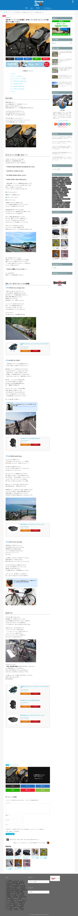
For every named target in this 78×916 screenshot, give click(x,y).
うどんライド (21, 882)
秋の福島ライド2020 (56, 205)
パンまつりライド (63, 187)
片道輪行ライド (66, 203)
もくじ (32, 8)
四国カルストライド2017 (57, 200)
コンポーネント (69, 182)
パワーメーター (55, 187)
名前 (7, 815)
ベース (54, 190)
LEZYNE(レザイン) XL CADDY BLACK (29, 438)
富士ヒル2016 (67, 202)
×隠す (32, 70)
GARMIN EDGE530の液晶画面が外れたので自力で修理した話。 (61, 153)
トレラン (54, 185)
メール (7, 819)
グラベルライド (61, 182)
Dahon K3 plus (62, 177)
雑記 (8, 764)
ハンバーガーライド (61, 185)
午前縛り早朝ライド (66, 198)
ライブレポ (61, 192)
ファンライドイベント (19, 891)
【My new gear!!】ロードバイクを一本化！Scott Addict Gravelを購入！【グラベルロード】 (65, 77)
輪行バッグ (61, 207)
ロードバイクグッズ (22, 896)
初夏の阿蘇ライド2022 (57, 198)
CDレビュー (55, 177)
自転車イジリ (55, 207)
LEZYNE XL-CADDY (16, 83)
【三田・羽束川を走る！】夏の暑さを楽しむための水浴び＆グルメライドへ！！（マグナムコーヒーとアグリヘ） (65, 84)
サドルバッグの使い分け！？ (17, 76)
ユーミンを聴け (65, 190)
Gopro (68, 177)
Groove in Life (38, 914)
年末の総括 (55, 203)
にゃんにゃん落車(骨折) (66, 180)
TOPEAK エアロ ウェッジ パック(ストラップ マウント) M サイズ (34, 344)
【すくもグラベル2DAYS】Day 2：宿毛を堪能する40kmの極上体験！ (65, 52)
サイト (7, 824)
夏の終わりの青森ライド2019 (58, 202)
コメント (8, 802)
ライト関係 (55, 192)
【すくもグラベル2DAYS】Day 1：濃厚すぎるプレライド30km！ (65, 61)
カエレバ (25, 346)
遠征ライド (67, 207)
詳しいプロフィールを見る (63, 120)
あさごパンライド (14, 882)
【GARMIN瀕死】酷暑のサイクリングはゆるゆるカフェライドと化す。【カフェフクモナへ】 (61, 158)
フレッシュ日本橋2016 (11, 893)
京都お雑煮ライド (56, 197)
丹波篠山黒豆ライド (63, 195)
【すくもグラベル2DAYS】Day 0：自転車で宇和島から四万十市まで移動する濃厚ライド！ (65, 69)
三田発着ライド (55, 195)
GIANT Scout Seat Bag (17, 88)
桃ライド (60, 203)
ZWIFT (8, 882)
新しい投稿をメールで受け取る (13, 831)
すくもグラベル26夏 (56, 180)
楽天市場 (35, 350)
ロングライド (15, 896)
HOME (26, 8)
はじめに (12, 73)
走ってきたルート (48, 8)
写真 (62, 197)
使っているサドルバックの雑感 (17, 78)
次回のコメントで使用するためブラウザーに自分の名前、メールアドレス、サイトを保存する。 (26, 829)
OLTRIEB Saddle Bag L (17, 86)
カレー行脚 (55, 182)
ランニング (66, 192)
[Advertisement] (28, 744)
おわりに (12, 91)
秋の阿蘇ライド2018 (65, 205)
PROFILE (38, 8)
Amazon (24, 350)
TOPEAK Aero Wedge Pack (18, 81)
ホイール (58, 190)
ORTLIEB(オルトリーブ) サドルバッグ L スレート (31, 524)
